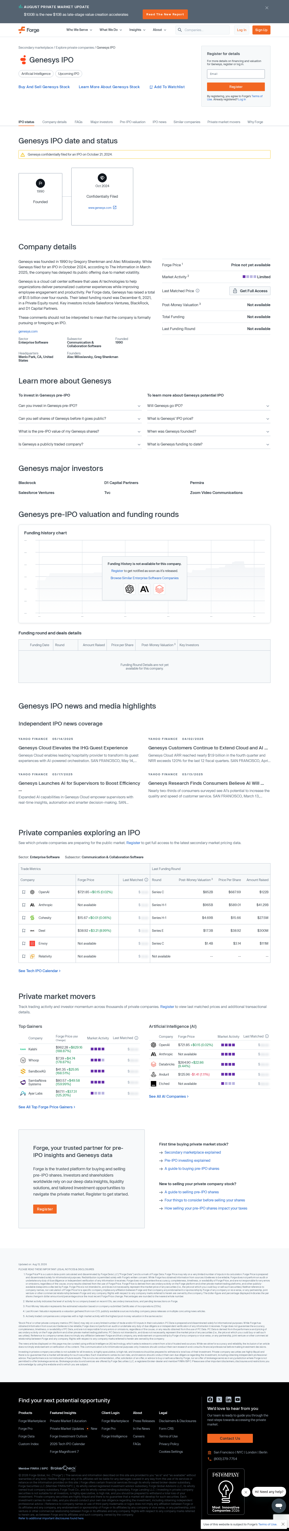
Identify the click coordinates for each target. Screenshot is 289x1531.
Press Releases (144, 1421)
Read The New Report (165, 14)
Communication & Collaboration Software (84, 344)
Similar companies (187, 122)
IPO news (159, 122)
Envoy (43, 943)
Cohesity (45, 918)
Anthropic (46, 905)
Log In (242, 30)
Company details (54, 122)
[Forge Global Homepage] (29, 30)
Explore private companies (75, 47)
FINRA (34, 1468)
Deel (42, 930)
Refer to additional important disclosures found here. (51, 1518)
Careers (138, 1436)
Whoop (33, 1060)
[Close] (283, 1524)
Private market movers (223, 122)
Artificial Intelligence (36, 74)
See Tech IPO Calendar (38, 971)
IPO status (26, 122)
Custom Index (29, 1444)
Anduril (164, 1074)
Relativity (45, 956)
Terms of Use (168, 1436)
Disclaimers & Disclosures (177, 1421)
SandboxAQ (37, 1071)
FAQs (78, 122)
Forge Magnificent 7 (64, 1451)
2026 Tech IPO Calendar (67, 1444)
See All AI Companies (167, 1096)
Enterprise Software (33, 342)
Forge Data (27, 1436)
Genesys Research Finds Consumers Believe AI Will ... (206, 783)
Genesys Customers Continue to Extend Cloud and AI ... (208, 747)
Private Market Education (68, 1421)
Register (235, 87)
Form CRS (166, 1428)
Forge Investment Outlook (68, 1436)
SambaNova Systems (37, 1082)
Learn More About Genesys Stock (109, 87)
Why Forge (255, 122)
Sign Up (261, 30)
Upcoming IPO (68, 74)
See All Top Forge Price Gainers (46, 1107)
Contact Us (230, 1438)
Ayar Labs (35, 1093)
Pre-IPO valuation (132, 122)
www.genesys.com (100, 207)
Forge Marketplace (32, 1421)
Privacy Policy (169, 1444)
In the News (141, 1428)
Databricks (167, 1064)
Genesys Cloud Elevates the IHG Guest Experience (73, 747)
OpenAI (44, 892)
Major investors (102, 122)
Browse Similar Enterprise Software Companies (145, 578)
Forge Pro (26, 1428)
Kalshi (32, 1049)
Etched (164, 1084)
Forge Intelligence (114, 1436)
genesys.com (28, 331)
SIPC (45, 1468)
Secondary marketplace (36, 47)
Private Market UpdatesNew (73, 1428)
